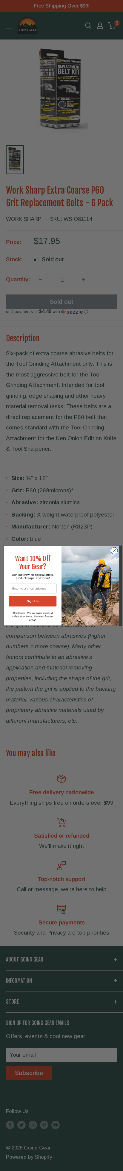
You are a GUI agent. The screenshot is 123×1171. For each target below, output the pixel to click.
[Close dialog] (114, 550)
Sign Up (33, 601)
